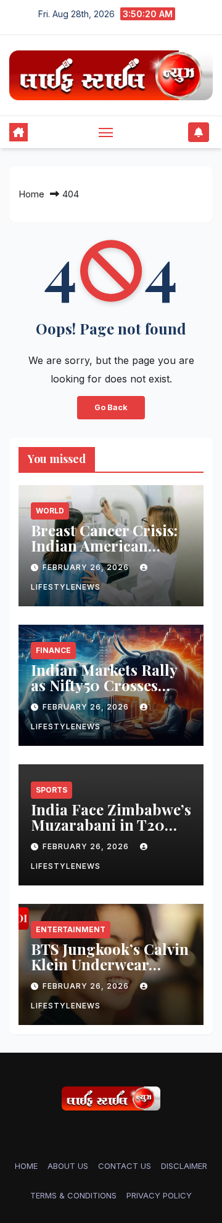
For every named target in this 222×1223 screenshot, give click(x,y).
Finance (53, 650)
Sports (51, 789)
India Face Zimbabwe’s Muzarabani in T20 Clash (111, 824)
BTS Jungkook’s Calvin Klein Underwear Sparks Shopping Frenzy (110, 972)
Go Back (111, 407)
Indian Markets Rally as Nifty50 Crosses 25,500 (104, 685)
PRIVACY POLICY (159, 1195)
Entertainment (70, 929)
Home (31, 194)
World (50, 510)
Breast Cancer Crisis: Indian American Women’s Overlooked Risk (104, 553)
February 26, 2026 (87, 567)
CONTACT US (124, 1166)
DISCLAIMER (184, 1166)
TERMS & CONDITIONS (73, 1195)
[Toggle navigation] (106, 132)
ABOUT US (67, 1166)
